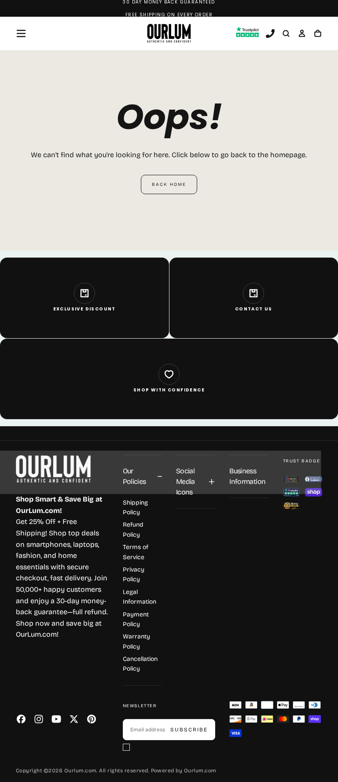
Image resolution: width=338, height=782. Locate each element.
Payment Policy (136, 619)
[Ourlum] (53, 469)
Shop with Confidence (169, 390)
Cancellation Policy (140, 663)
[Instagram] (38, 719)
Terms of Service (135, 552)
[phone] (270, 34)
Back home (169, 184)
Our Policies (134, 476)
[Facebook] (21, 719)
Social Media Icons (185, 481)
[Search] (286, 34)
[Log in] (302, 34)
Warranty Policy (136, 641)
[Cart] (317, 34)
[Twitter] (74, 719)
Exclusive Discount (84, 309)
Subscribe (189, 730)
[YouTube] (56, 719)
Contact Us (253, 309)
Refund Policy (133, 529)
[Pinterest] (91, 719)
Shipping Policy (135, 507)
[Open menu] (21, 33)
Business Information (247, 476)
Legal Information (139, 596)
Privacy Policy (133, 574)
